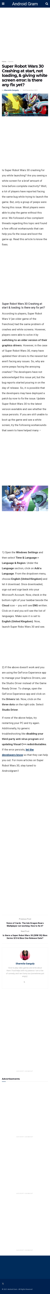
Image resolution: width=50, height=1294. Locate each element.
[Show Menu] (3, 4)
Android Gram (25, 4)
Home (4, 61)
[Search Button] (47, 4)
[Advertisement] (25, 143)
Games (10, 61)
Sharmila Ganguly (11, 90)
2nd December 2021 (30, 90)
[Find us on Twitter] (3, 1283)
